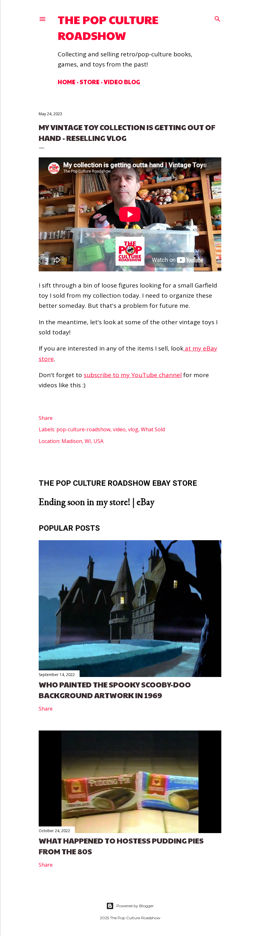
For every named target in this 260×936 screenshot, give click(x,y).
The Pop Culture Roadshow (108, 27)
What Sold (153, 429)
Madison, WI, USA (82, 441)
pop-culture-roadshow (83, 429)
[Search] (217, 17)
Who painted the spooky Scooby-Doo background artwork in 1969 (115, 689)
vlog (133, 429)
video (119, 429)
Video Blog (122, 82)
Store (90, 82)
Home (66, 82)
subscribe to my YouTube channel (133, 375)
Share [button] (46, 417)
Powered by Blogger (135, 905)
